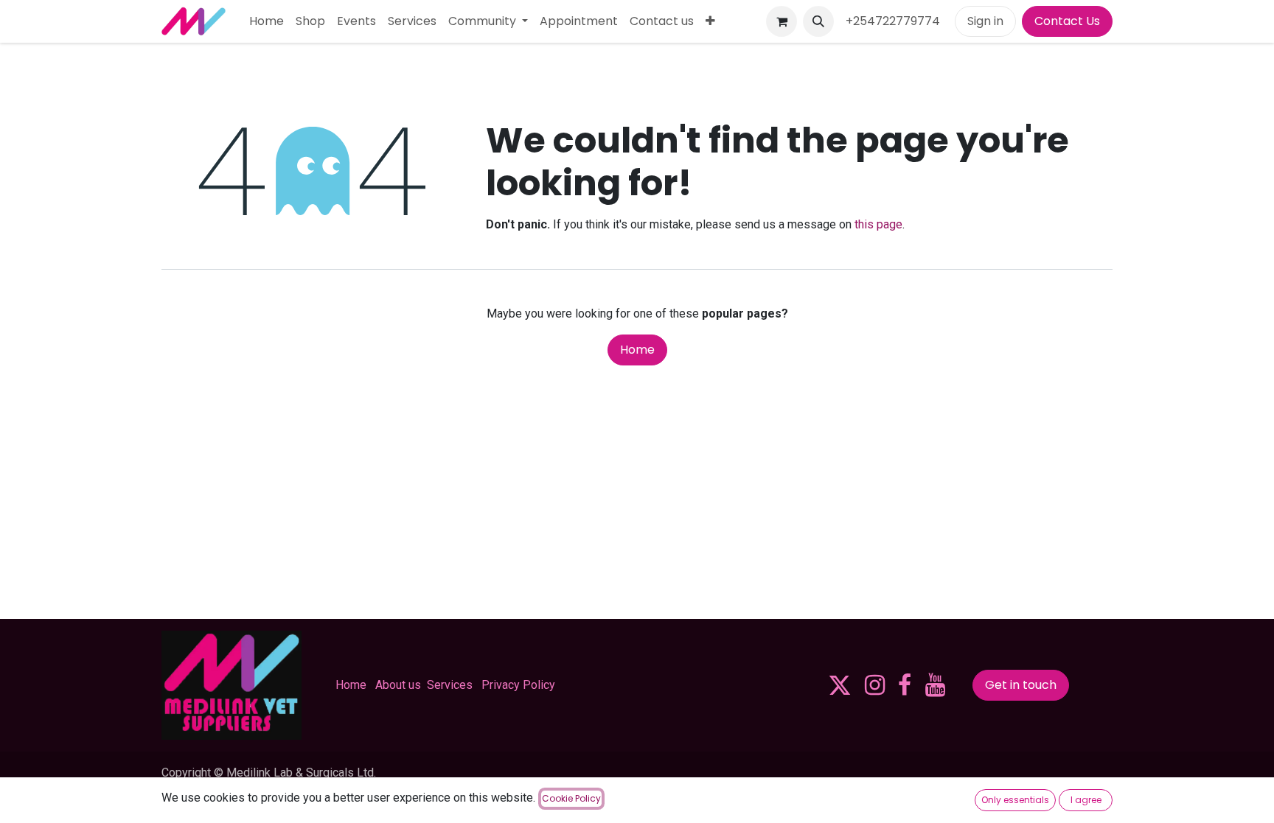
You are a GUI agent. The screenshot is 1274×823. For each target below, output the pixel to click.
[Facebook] (904, 685)
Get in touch (1021, 684)
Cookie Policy (571, 798)
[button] (818, 21)
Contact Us (1067, 21)
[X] (839, 685)
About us (398, 685)
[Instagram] (875, 685)
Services (450, 685)
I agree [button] (1086, 800)
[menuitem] (266, 21)
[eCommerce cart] (781, 21)
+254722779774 (894, 21)
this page (878, 224)
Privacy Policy (518, 685)
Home (637, 349)
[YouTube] (935, 685)
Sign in (985, 21)
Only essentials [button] (1015, 800)
